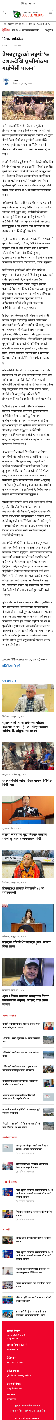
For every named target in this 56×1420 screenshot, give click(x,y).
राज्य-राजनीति (16, 1410)
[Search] (4, 13)
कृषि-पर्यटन (29, 1410)
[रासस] (6, 81)
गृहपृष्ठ (4, 45)
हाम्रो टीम (41, 1410)
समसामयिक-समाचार (31, 1405)
